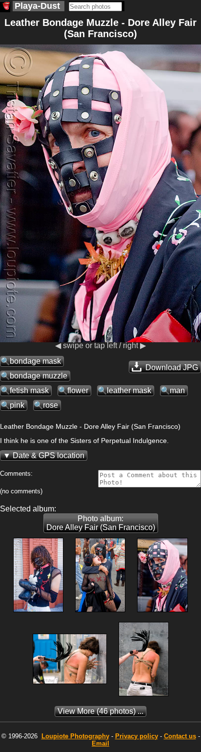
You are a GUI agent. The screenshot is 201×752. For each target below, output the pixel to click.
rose (50, 405)
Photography (75, 736)
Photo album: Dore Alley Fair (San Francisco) (100, 522)
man (177, 390)
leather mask (129, 390)
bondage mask (35, 361)
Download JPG (170, 367)
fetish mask (29, 390)
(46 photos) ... (100, 711)
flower (77, 390)
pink (17, 405)
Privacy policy (136, 736)
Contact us (180, 736)
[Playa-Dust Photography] (5, 7)
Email (100, 743)
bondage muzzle (38, 376)
